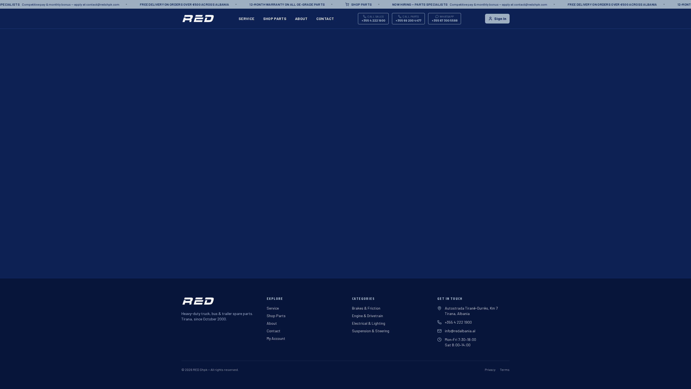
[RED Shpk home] (198, 18)
